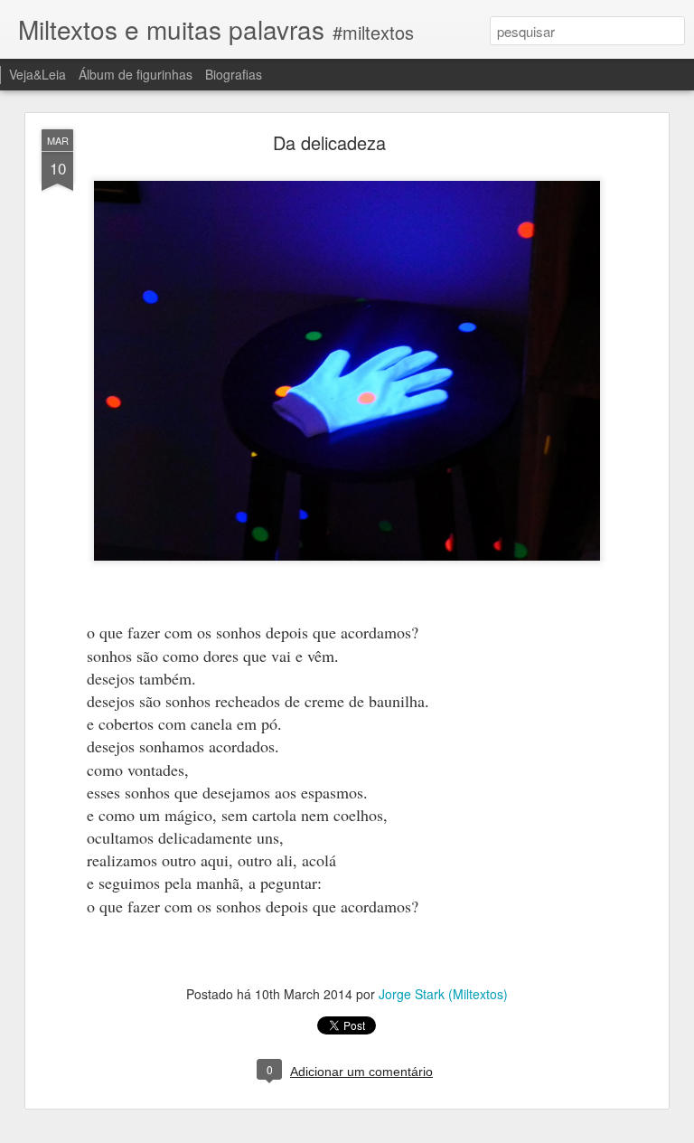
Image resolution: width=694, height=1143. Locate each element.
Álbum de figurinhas (135, 74)
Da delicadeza (329, 142)
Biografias (233, 74)
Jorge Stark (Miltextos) (443, 994)
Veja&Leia (37, 74)
